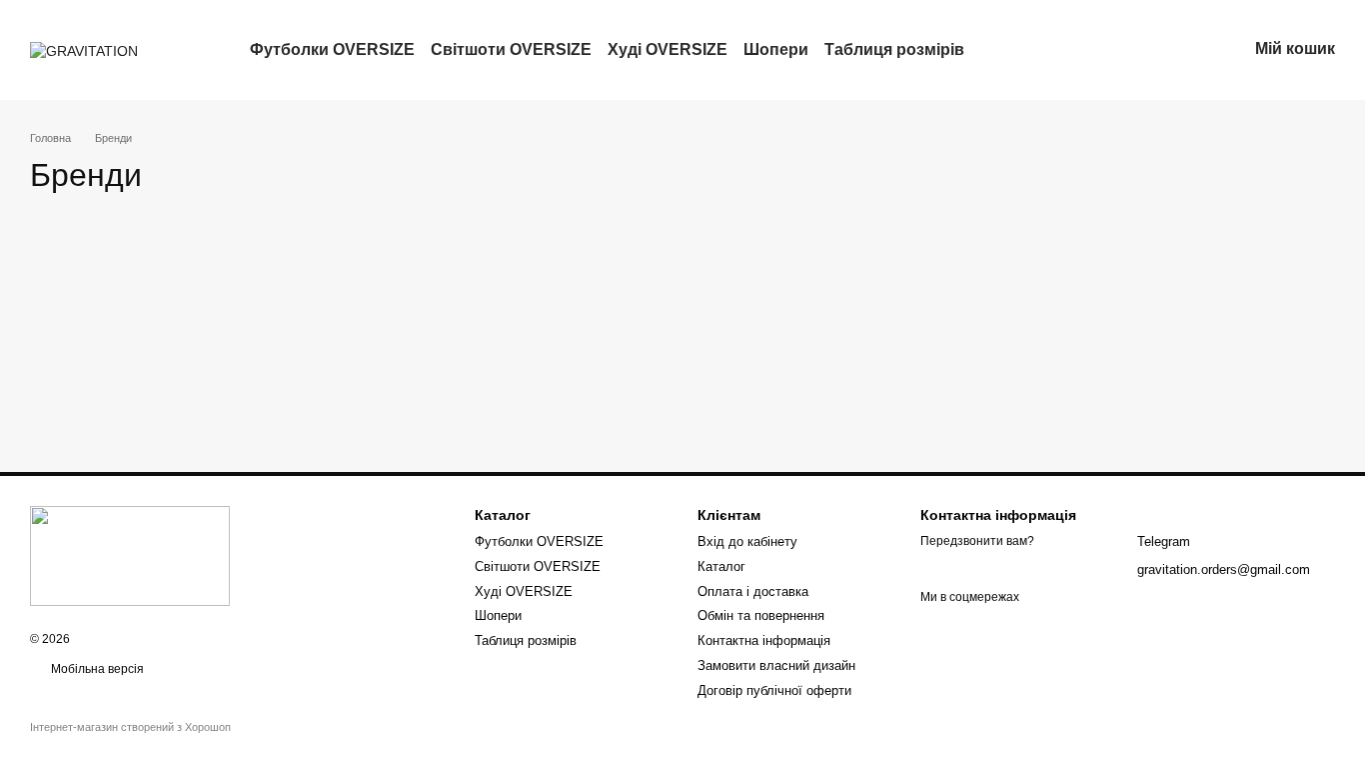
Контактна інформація (763, 640)
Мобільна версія (96, 669)
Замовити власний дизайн (776, 665)
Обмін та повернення (760, 615)
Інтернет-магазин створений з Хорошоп (130, 727)
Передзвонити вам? (977, 541)
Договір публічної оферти (774, 690)
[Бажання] (1127, 50)
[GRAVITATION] (130, 555)
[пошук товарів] (1000, 50)
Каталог (721, 566)
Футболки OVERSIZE (332, 49)
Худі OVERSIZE (667, 49)
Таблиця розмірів (894, 49)
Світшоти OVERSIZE (511, 49)
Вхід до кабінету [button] (747, 541)
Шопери (775, 49)
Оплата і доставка (752, 591)
